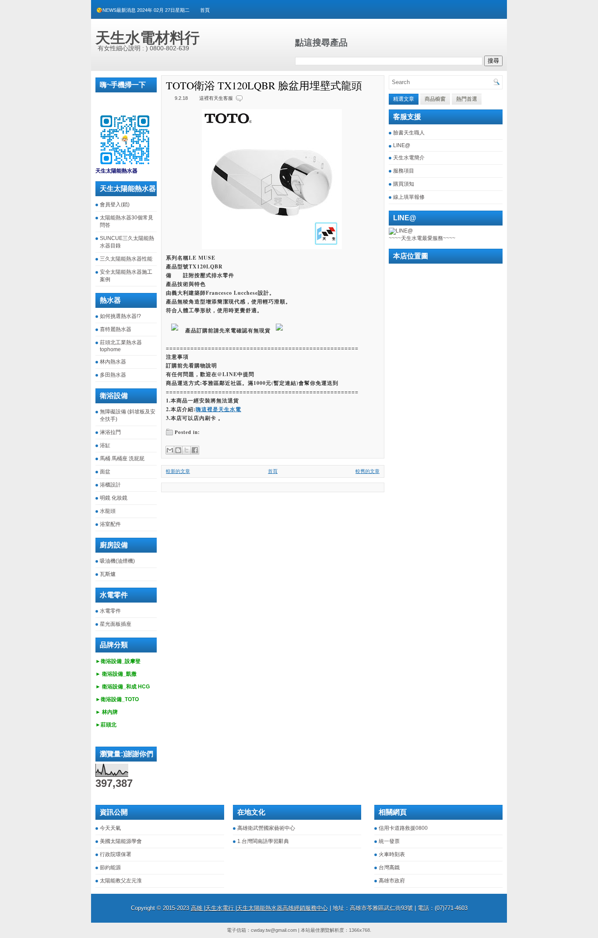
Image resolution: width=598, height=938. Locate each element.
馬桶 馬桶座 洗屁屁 (122, 458)
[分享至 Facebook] (194, 450)
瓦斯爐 (108, 574)
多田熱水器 (113, 375)
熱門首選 (466, 99)
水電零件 (110, 611)
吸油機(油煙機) (117, 561)
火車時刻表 (392, 854)
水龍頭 (108, 511)
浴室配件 (110, 524)
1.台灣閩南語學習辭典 (263, 841)
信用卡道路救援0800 (403, 828)
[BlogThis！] (178, 450)
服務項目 (403, 171)
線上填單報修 (409, 197)
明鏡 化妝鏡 (113, 498)
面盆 (105, 472)
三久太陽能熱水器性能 (126, 259)
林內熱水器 (113, 362)
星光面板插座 (115, 624)
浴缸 (105, 445)
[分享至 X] (186, 450)
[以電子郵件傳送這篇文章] (169, 450)
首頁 (205, 10)
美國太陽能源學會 (121, 841)
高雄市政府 (392, 881)
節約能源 (110, 867)
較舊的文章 (367, 471)
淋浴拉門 (110, 432)
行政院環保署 (115, 854)
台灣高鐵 (389, 867)
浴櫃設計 (110, 485)
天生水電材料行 (147, 37)
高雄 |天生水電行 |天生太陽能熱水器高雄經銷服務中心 (259, 908)
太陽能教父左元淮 (121, 881)
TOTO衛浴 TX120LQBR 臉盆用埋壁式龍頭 (264, 85)
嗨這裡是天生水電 (218, 409)
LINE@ (401, 145)
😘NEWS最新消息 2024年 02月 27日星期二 (143, 10)
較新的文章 (178, 471)
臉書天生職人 (409, 133)
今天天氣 (110, 828)
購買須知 (403, 184)
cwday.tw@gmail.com (274, 930)
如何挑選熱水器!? (120, 316)
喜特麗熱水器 (115, 329)
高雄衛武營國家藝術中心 (266, 828)
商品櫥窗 (435, 99)
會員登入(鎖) (115, 204)
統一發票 (389, 841)
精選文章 (403, 99)
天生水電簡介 (409, 158)
